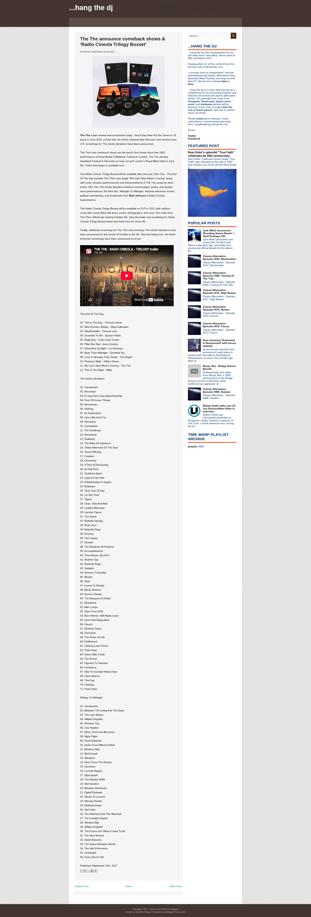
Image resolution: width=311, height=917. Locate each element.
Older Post (176, 886)
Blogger (175, 909)
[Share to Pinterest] (95, 871)
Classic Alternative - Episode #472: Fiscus (216, 325)
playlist (192, 446)
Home (129, 886)
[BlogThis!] (85, 871)
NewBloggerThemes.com (174, 912)
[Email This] (82, 871)
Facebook (194, 138)
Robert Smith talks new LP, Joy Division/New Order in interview (219, 408)
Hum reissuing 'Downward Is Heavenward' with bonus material (219, 343)
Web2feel (139, 912)
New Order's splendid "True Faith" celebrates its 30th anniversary (211, 154)
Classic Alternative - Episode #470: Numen (216, 308)
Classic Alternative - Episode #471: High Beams (219, 291)
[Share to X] (88, 871)
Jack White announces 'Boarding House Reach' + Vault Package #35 (219, 233)
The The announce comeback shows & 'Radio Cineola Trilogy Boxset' (122, 41)
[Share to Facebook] (92, 871)
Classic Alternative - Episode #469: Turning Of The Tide (218, 275)
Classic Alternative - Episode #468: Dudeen (217, 390)
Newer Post (82, 886)
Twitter (192, 135)
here (122, 165)
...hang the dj (91, 7)
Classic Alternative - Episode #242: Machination (219, 257)
